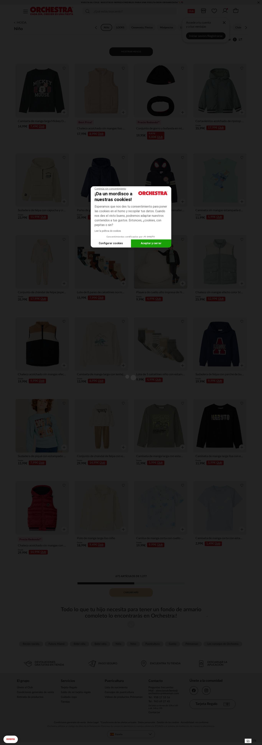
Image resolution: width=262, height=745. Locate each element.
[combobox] (248, 741)
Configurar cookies (111, 243)
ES (248, 740)
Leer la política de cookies (108, 231)
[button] (10, 739)
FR (254, 740)
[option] (254, 741)
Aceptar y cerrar (151, 243)
